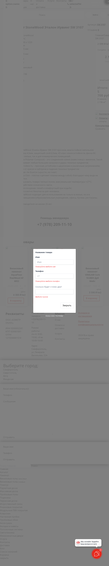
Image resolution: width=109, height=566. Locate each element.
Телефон (39, 271)
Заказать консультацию (48, 305)
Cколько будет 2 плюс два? (48, 287)
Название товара (43, 252)
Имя (37, 257)
